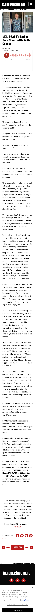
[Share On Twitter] (22, 535)
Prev (8, 547)
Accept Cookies (17, 610)
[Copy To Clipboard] (31, 535)
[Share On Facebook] (17, 535)
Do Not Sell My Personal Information (17, 605)
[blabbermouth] (13, 5)
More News (17, 547)
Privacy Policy (25, 600)
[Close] (33, 587)
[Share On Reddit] (26, 535)
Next (27, 547)
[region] (17, 599)
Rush (4, 538)
